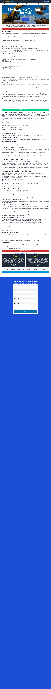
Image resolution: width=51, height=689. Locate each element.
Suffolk (3, 248)
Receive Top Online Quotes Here (25, 250)
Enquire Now (25, 275)
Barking (18, 248)
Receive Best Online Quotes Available (25, 109)
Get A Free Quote (25, 271)
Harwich (15, 248)
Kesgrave (6, 248)
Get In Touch (46, 1)
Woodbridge (11, 248)
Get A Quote (25, 19)
